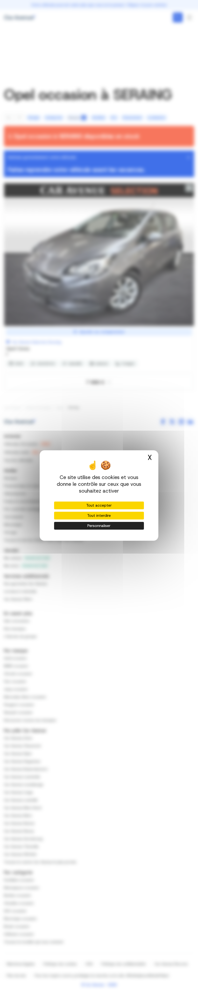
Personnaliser (99, 525)
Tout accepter (99, 505)
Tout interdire (99, 515)
